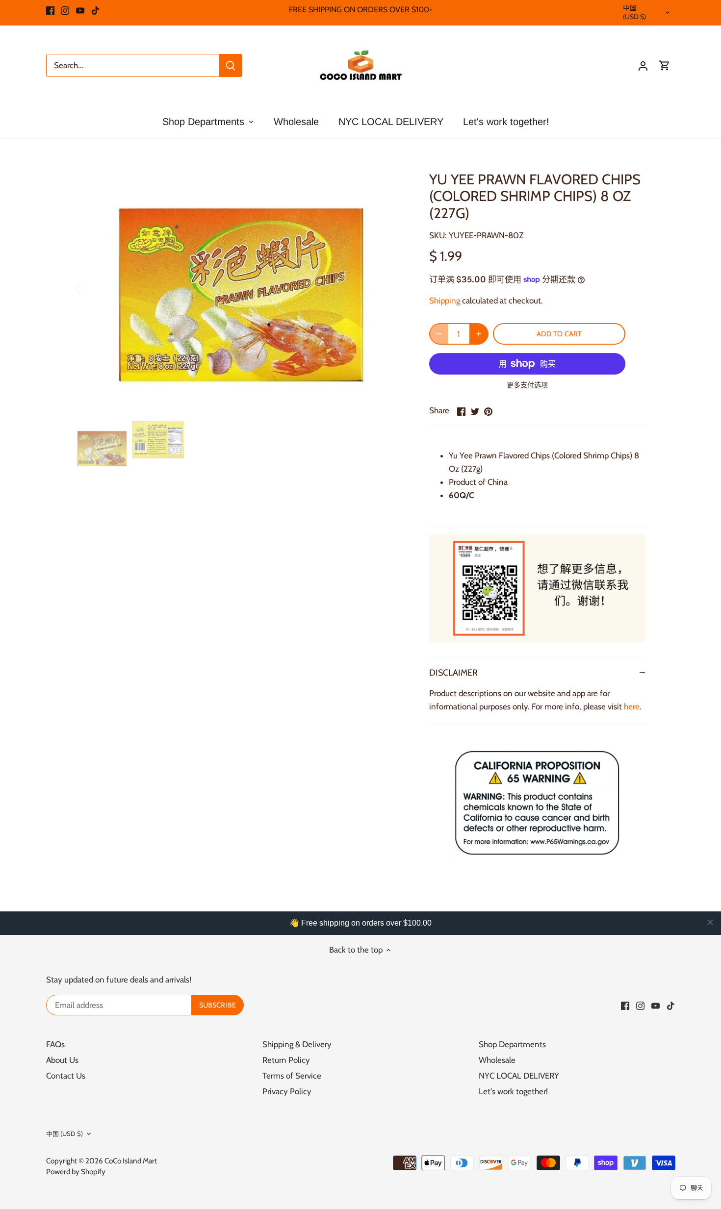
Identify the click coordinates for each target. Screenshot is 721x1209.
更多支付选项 (527, 385)
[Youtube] (80, 10)
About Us (62, 1060)
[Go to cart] (664, 65)
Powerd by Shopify (75, 1171)
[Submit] (230, 65)
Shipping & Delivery (297, 1044)
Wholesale (497, 1060)
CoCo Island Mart (130, 1160)
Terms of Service (291, 1076)
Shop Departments (512, 1044)
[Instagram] (65, 10)
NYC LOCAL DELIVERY (519, 1076)
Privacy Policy (286, 1091)
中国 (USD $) (634, 12)
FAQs (55, 1044)
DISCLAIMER (453, 672)
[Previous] (90, 288)
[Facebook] (50, 10)
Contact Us (65, 1076)
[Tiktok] (95, 10)
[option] (241, 288)
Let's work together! (513, 1091)
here (632, 706)
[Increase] (478, 334)
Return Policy (286, 1060)
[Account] (643, 65)
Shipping (444, 300)
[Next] (390, 288)
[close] (710, 922)
